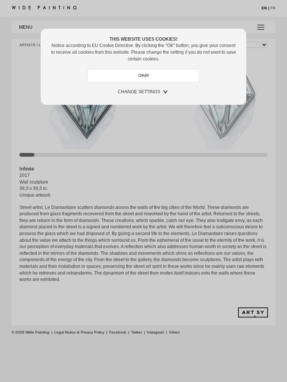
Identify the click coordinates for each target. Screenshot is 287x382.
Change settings (139, 91)
